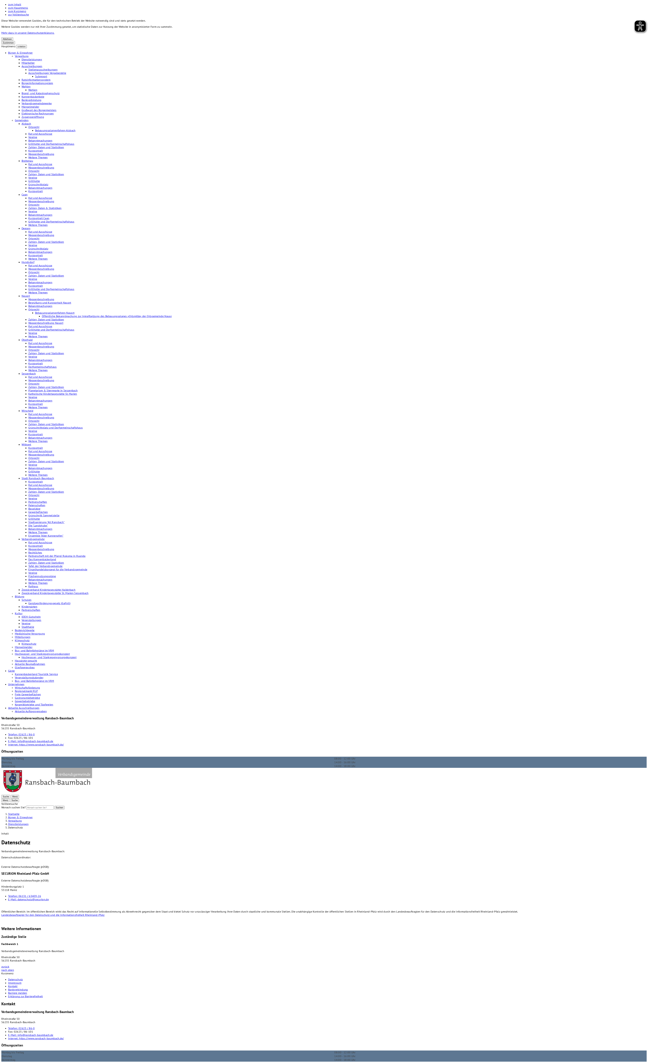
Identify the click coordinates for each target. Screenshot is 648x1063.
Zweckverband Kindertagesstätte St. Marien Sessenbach (55, 593)
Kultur (18, 613)
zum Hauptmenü (18, 7)
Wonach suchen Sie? (13, 807)
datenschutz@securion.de (28, 899)
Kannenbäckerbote (33, 96)
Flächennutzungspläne (42, 576)
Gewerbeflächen (38, 512)
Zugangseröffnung (33, 117)
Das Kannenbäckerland (42, 559)
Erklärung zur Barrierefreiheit (25, 996)
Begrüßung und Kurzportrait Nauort (49, 302)
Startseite (13, 814)
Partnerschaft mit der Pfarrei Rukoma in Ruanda (57, 556)
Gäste (11, 670)
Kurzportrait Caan (38, 218)
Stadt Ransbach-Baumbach (38, 478)
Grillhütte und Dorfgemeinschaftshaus (51, 144)
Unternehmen (16, 684)
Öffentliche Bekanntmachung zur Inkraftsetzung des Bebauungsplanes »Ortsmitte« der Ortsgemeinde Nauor (107, 316)
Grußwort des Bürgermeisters (39, 110)
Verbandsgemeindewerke (37, 103)
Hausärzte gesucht (26, 660)
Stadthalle (28, 627)
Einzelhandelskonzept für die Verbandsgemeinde (57, 569)
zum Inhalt (14, 4)
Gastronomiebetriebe (27, 697)
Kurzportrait (35, 150)
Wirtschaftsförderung (27, 687)
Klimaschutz (22, 640)
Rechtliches (35, 552)
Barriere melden (17, 993)
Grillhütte (34, 181)
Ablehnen (7, 39)
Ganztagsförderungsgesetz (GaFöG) (49, 603)
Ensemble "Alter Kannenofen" (45, 535)
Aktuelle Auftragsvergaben (31, 711)
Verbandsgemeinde (33, 539)
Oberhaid (27, 339)
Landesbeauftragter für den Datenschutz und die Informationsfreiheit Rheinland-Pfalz (53, 915)
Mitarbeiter (28, 63)
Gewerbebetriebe (25, 701)
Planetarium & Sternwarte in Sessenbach (53, 390)
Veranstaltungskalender (29, 677)
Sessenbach (29, 373)
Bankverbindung (31, 100)
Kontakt (12, 986)
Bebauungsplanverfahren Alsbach (55, 130)
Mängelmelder (30, 106)
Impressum (14, 982)
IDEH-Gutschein (31, 616)
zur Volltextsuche (18, 14)
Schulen (26, 599)
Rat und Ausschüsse (40, 133)
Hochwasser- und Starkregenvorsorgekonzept (42, 654)
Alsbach (26, 123)
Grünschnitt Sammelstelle (44, 515)
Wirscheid (27, 410)
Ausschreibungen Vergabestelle (47, 73)
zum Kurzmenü (17, 11)
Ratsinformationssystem (36, 79)
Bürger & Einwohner (20, 52)
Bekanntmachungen (40, 140)
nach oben (7, 970)
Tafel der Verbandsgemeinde (45, 566)
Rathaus (33, 586)
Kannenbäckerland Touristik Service (36, 674)
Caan (25, 194)
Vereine (32, 137)
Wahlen (26, 86)
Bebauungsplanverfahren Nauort (54, 312)
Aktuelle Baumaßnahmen (30, 664)
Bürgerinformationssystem (37, 83)
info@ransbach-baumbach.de (30, 741)
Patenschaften (36, 505)
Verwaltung (22, 56)
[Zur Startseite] (47, 793)
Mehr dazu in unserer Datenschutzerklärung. (27, 32)
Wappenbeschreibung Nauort (45, 323)
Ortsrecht (33, 127)
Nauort (26, 296)
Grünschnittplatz (38, 184)
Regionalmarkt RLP (26, 691)
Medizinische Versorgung (30, 633)
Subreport (41, 76)
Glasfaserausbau (25, 667)
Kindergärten (29, 606)
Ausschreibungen (32, 66)
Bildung (19, 596)
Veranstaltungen (31, 620)
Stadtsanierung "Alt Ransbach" (46, 522)
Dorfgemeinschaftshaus (42, 366)
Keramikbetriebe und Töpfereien (34, 704)
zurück (5, 966)
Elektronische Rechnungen (38, 113)
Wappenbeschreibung (41, 154)
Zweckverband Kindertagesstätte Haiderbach (48, 589)
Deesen (26, 228)
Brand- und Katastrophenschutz (41, 93)
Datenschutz (15, 979)
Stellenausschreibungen (43, 69)
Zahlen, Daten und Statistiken (46, 147)
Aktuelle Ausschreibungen (23, 708)
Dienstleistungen (32, 59)
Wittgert (26, 444)
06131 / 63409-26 (24, 896)
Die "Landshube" (38, 525)
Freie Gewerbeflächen (28, 694)
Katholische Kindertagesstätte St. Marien (52, 393)
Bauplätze (34, 508)
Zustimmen (8, 43)
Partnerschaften (37, 502)
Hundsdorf (28, 262)
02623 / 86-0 (21, 734)
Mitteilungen (22, 637)
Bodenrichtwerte (25, 630)
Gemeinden (22, 120)
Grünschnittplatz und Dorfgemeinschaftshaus (55, 427)
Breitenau (27, 160)
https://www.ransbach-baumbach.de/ (36, 744)
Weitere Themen (38, 157)
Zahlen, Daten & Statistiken (45, 208)
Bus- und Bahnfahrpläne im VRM (34, 650)
